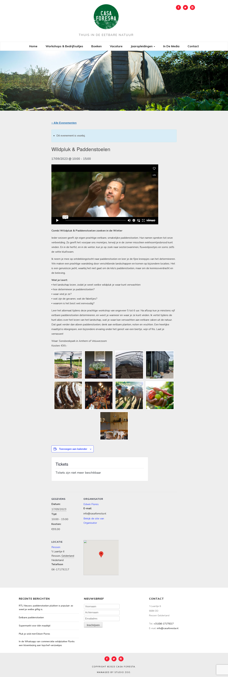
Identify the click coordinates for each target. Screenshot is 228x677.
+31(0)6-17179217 (164, 623)
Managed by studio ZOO (113, 672)
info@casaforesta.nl (167, 628)
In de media (171, 46)
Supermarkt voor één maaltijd (34, 625)
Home (33, 46)
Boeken (96, 46)
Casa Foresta (125, 666)
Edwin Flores (91, 504)
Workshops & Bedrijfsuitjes (64, 46)
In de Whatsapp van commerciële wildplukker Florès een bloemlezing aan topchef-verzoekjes (47, 643)
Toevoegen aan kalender (73, 449)
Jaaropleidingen (142, 46)
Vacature (116, 46)
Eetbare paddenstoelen (31, 617)
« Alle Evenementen (64, 123)
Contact (193, 46)
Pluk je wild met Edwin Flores (34, 633)
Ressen (55, 547)
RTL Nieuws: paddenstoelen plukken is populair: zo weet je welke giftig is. (46, 607)
